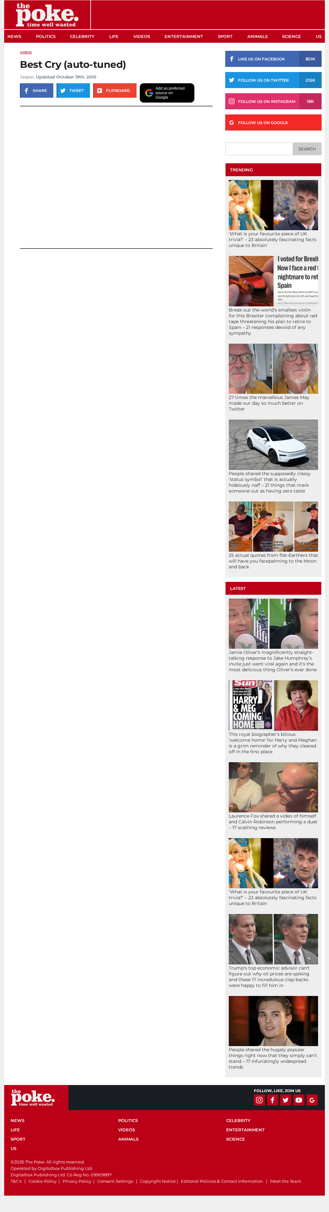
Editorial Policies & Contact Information (222, 1181)
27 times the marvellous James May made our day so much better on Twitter (269, 403)
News (14, 36)
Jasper (27, 76)
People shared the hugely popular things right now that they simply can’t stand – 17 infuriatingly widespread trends (273, 1058)
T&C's (16, 1181)
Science (291, 36)
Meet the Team (285, 1181)
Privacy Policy (77, 1181)
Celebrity (82, 36)
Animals (257, 36)
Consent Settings (115, 1181)
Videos (141, 36)
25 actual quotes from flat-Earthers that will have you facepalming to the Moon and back (273, 561)
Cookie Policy (43, 1181)
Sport (225, 36)
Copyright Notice (158, 1181)
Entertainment (183, 36)
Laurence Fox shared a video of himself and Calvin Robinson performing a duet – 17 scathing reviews (273, 821)
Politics (46, 36)
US (319, 36)
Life (114, 36)
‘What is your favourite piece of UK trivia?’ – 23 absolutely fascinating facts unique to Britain (272, 239)
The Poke (47, 14)
